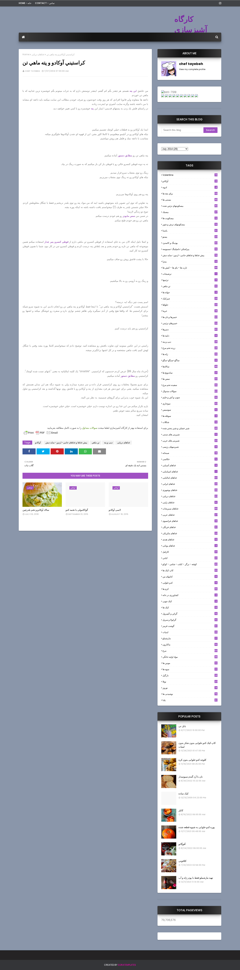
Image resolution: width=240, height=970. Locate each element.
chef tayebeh (32, 70)
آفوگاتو (182, 844)
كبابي (190, 558)
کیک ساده (183, 793)
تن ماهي (95, 442)
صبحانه (190, 453)
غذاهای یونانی (190, 545)
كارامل (190, 551)
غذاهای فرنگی (190, 527)
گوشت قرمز (190, 626)
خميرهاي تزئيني (190, 323)
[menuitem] (23, 37)
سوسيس (190, 409)
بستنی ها (190, 199)
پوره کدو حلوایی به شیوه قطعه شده (196, 827)
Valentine (190, 175)
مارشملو (190, 638)
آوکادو (38, 442)
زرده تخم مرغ (190, 348)
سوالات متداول (89, 427)
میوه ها (190, 669)
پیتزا (190, 261)
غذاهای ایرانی (190, 483)
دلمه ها (190, 335)
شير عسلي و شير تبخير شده (190, 428)
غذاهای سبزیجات (190, 508)
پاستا (190, 230)
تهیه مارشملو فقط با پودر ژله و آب (195, 878)
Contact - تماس (45, 3)
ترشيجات (189, 273)
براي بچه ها (190, 193)
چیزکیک (190, 298)
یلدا (190, 700)
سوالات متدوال (190, 391)
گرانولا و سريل (190, 619)
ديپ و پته (108, 442)
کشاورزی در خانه (190, 595)
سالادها (190, 366)
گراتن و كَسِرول (190, 613)
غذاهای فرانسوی (190, 521)
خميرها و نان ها (190, 317)
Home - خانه (25, 3)
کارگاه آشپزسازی (190, 24)
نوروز (190, 688)
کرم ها (190, 588)
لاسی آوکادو (115, 510)
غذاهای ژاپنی (190, 502)
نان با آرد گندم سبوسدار (190, 776)
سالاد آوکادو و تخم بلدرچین (35, 510)
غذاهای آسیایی (190, 465)
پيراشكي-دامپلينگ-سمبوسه (190, 249)
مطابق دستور (125, 155)
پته (92, 108)
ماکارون (190, 644)
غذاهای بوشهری (190, 490)
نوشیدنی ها (190, 694)
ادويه (190, 187)
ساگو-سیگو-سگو (190, 360)
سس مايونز (129, 216)
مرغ (190, 650)
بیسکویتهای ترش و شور (190, 224)
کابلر (180, 810)
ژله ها (190, 354)
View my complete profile (192, 69)
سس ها (190, 378)
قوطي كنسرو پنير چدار (56, 242)
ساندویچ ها (190, 372)
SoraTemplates (127, 964)
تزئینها (190, 280)
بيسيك (190, 212)
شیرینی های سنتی (190, 434)
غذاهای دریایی (38, 54)
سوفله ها (190, 416)
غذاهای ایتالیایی (190, 477)
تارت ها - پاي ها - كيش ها (190, 267)
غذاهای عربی (190, 514)
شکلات (190, 422)
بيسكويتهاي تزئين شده (190, 205)
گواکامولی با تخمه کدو (77, 510)
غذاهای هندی (190, 539)
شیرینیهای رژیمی (190, 446)
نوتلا (190, 681)
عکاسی (190, 459)
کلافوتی (182, 861)
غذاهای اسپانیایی (189, 471)
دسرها (190, 329)
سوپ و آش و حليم (190, 397)
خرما (190, 310)
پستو (190, 236)
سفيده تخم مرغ (190, 385)
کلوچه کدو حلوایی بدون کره (192, 760)
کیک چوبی (190, 601)
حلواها (190, 304)
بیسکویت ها (190, 218)
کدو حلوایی (190, 582)
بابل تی (182, 726)
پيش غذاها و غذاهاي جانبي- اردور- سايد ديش (66, 442)
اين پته (133, 91)
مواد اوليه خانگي (190, 656)
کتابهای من (190, 576)
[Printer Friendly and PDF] (40, 434)
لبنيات (190, 632)
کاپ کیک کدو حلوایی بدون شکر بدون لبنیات (197, 745)
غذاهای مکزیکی (190, 533)
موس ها (190, 663)
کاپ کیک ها (190, 570)
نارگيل (190, 675)
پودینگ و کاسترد (190, 243)
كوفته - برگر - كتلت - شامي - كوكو (190, 564)
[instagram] (219, 3)
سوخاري (190, 403)
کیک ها (190, 607)
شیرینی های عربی (190, 440)
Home (25, 54)
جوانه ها (190, 292)
